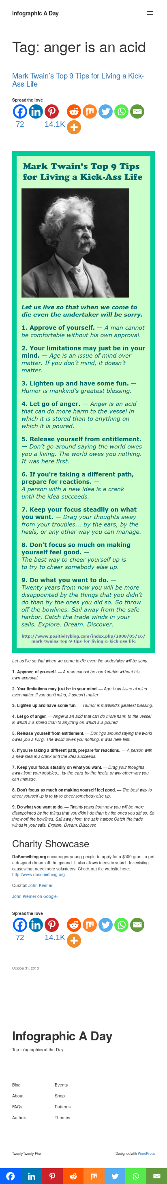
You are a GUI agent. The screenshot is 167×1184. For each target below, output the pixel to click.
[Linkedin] (36, 111)
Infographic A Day (35, 13)
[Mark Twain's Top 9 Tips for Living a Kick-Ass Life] (83, 401)
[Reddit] (74, 111)
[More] (74, 127)
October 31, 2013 (25, 967)
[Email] (137, 111)
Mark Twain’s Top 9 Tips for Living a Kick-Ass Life (78, 79)
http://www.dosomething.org (38, 874)
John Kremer (40, 885)
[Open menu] (150, 13)
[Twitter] (105, 111)
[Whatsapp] (121, 111)
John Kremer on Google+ (35, 896)
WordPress (146, 1153)
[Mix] (90, 111)
